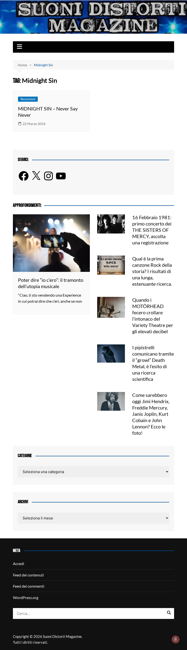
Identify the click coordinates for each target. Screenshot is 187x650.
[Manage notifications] (175, 639)
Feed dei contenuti (28, 575)
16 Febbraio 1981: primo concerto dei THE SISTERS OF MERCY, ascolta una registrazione (151, 229)
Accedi (18, 563)
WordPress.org (25, 597)
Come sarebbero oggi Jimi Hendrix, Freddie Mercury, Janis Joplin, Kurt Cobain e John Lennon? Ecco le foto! (150, 414)
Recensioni (27, 99)
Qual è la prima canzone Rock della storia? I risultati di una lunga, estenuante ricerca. (152, 271)
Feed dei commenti (28, 586)
